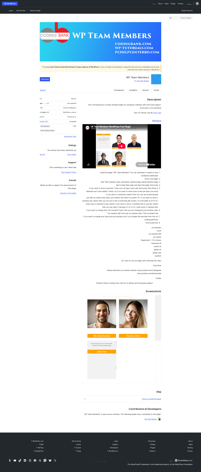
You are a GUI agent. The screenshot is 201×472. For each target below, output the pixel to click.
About (190, 441)
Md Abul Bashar (143, 81)
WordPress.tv (112, 451)
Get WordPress (10, 4)
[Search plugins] (170, 18)
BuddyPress (38, 451)
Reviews (145, 90)
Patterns (152, 451)
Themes (152, 444)
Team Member (45, 126)
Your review (71, 154)
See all (42, 154)
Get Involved (76, 441)
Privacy (190, 451)
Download (45, 79)
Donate (77, 448)
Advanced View (70, 136)
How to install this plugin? (151, 399)
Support (43, 90)
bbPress (40, 448)
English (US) (44, 121)
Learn (116, 441)
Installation (133, 90)
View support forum (68, 172)
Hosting (190, 448)
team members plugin (47, 130)
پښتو (171, 461)
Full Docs (156, 121)
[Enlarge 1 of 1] (158, 298)
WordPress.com (37, 441)
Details (156, 90)
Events (78, 444)
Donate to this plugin (68, 193)
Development (119, 90)
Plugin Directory (187, 10)
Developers (114, 448)
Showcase (151, 441)
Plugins (152, 448)
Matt (41, 444)
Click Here (157, 113)
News (191, 444)
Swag (78, 451)
